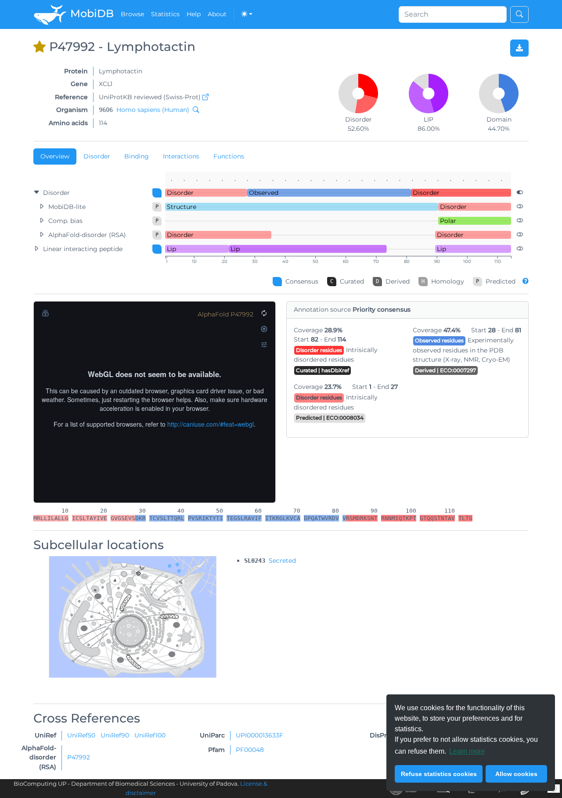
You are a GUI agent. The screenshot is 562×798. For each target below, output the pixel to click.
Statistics (165, 14)
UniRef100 (150, 735)
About (217, 14)
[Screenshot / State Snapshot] (264, 329)
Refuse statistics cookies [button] (439, 773)
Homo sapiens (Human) (152, 110)
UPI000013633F (259, 735)
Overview (54, 156)
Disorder (96, 156)
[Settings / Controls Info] (264, 345)
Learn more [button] (467, 751)
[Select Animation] (45, 313)
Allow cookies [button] (516, 773)
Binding (136, 156)
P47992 (78, 757)
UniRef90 (116, 735)
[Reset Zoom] (264, 313)
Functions (228, 156)
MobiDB (91, 13)
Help (194, 14)
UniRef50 (82, 735)
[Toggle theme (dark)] (247, 14)
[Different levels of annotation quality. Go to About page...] (525, 281)
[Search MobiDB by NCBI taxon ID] (194, 110)
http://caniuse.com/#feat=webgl (210, 424)
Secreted (282, 560)
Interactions (181, 156)
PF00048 (250, 750)
